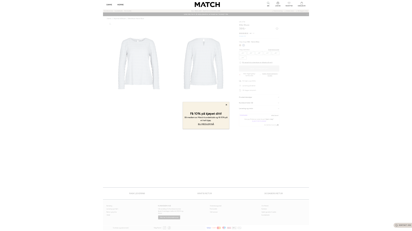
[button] (268, 4)
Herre (120, 5)
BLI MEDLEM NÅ (206, 124)
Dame (109, 5)
